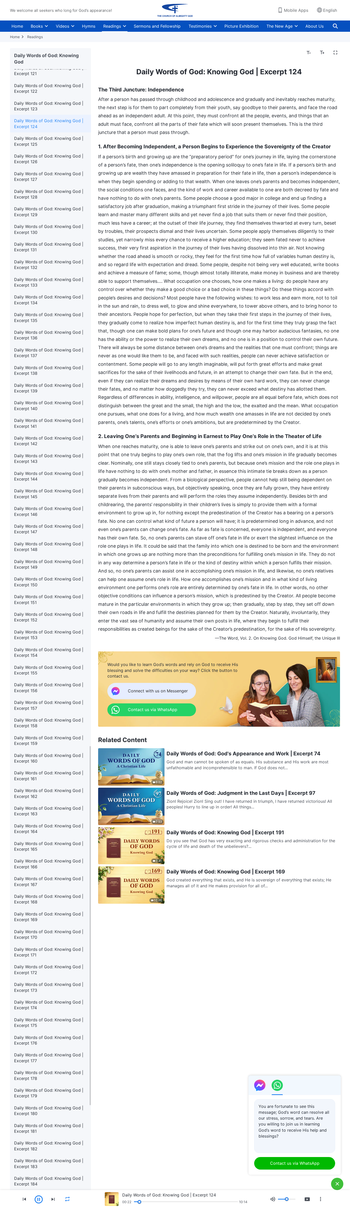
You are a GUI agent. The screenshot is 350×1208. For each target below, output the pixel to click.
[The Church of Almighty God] (175, 10)
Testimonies (200, 26)
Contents (110, 52)
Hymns (88, 26)
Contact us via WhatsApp (295, 1163)
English (330, 10)
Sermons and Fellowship (157, 26)
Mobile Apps (296, 10)
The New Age (279, 26)
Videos (62, 26)
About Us (314, 26)
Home (17, 26)
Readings (112, 26)
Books (37, 26)
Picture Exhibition (241, 26)
